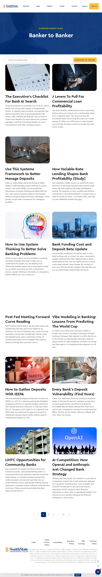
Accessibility (57, 542)
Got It (78, 575)
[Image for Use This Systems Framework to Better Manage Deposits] (27, 149)
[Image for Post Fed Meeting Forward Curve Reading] (27, 297)
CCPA (33, 542)
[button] (98, 561)
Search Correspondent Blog (17, 60)
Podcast (49, 6)
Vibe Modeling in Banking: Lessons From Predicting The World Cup (74, 321)
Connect (74, 6)
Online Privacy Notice (46, 542)
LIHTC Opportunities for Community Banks (25, 462)
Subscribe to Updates (85, 60)
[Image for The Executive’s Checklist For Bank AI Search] (27, 77)
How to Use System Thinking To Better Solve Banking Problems (25, 249)
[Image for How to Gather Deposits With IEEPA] (27, 370)
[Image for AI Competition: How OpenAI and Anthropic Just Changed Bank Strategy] (74, 440)
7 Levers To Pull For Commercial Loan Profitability (68, 101)
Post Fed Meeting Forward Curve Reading (27, 319)
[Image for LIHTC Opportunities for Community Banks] (27, 440)
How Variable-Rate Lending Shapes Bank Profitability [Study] (70, 174)
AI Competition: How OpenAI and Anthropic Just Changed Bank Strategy (71, 466)
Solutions (26, 6)
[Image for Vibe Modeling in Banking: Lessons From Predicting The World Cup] (74, 297)
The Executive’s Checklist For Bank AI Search (26, 99)
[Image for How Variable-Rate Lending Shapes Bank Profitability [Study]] (74, 149)
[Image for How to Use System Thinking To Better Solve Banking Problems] (27, 225)
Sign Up (84, 6)
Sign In (94, 6)
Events (62, 6)
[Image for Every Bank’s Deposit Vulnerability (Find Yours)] (74, 370)
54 (63, 514)
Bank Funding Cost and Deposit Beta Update (71, 246)
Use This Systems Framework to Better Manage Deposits (22, 174)
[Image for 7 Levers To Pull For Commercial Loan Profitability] (74, 77)
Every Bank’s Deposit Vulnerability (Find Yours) (73, 391)
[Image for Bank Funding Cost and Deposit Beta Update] (74, 225)
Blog (38, 6)
